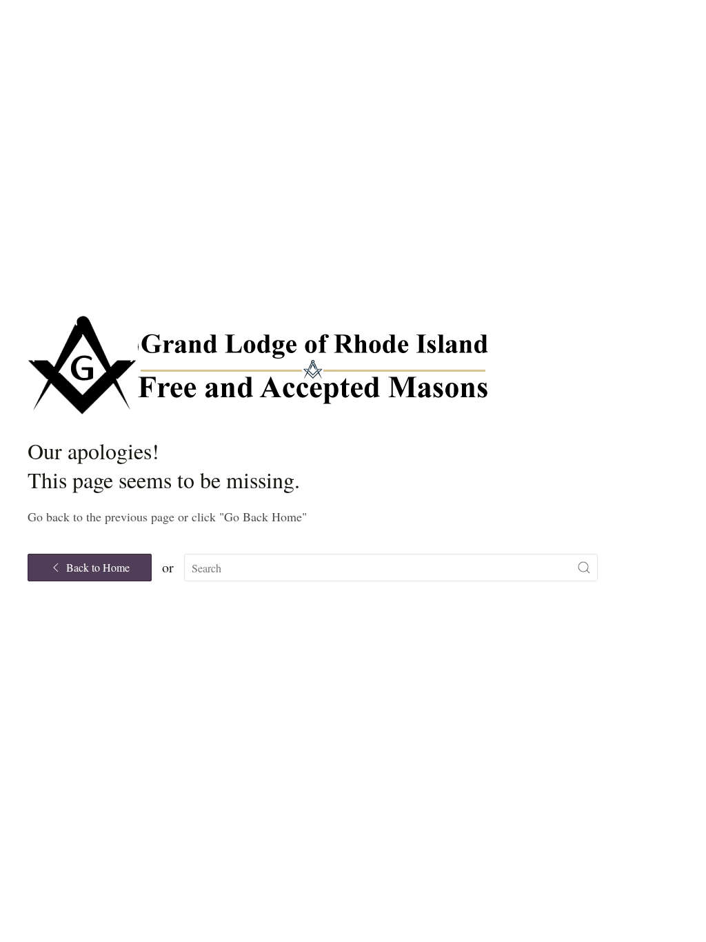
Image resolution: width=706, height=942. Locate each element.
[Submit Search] (584, 567)
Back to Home (98, 567)
